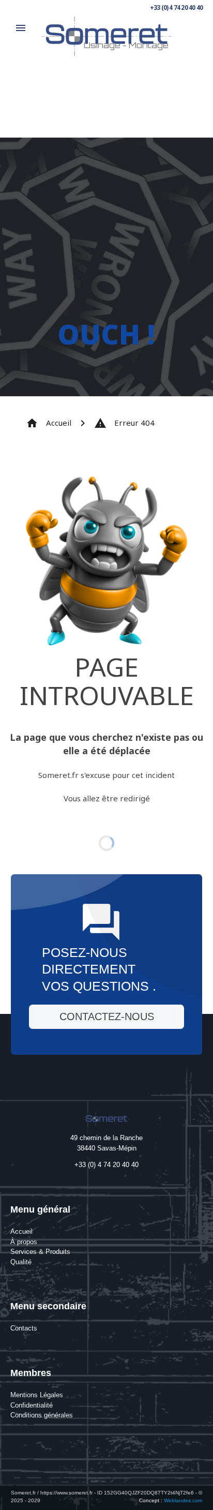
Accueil (48, 423)
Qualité (21, 1262)
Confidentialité (31, 1405)
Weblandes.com (183, 1500)
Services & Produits (40, 1251)
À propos (23, 1242)
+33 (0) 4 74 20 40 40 (176, 7)
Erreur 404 (124, 423)
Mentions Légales (36, 1395)
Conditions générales (41, 1415)
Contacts (23, 1328)
